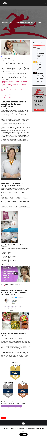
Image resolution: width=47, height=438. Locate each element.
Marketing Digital (8, 56)
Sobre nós (23, 3)
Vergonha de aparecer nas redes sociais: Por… (40, 52)
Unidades (29, 3)
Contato (40, 3)
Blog (45, 3)
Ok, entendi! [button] (23, 434)
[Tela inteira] (19, 179)
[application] (11, 162)
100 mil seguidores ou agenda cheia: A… (41, 65)
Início (17, 3)
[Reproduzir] (2, 179)
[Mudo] (18, 179)
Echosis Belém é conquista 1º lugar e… (41, 77)
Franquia (35, 3)
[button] (11, 162)
